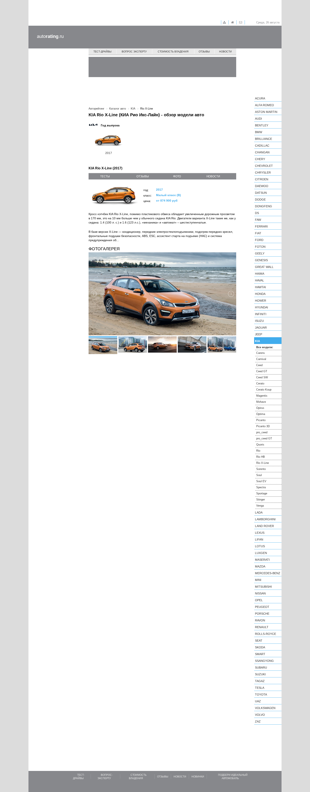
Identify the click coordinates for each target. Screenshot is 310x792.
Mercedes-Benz (267, 573)
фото (177, 176)
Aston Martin (266, 112)
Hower (260, 300)
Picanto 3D (263, 426)
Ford (259, 240)
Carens (260, 353)
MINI (258, 580)
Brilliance (263, 138)
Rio (258, 450)
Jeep (258, 334)
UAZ (258, 701)
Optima (260, 414)
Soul (259, 475)
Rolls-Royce (265, 633)
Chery (260, 159)
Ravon (260, 620)
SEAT (258, 640)
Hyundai (261, 307)
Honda (260, 294)
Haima (259, 273)
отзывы (142, 176)
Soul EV (261, 481)
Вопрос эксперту (134, 51)
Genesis (261, 260)
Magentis (261, 395)
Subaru (261, 667)
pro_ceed (261, 432)
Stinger (260, 499)
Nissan (260, 593)
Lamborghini (265, 519)
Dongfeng (263, 206)
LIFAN (259, 539)
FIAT (258, 233)
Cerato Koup (263, 389)
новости (213, 176)
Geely (259, 253)
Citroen (261, 179)
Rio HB (260, 456)
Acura (260, 98)
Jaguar (261, 327)
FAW (258, 219)
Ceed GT (261, 371)
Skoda (260, 647)
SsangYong (264, 660)
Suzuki (260, 674)
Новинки (197, 776)
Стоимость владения (173, 51)
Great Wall (264, 267)
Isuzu (259, 320)
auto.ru (50, 36)
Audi (258, 118)
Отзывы (204, 51)
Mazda (260, 566)
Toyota (261, 694)
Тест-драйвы (102, 51)
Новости (225, 51)
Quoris (260, 444)
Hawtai (260, 287)
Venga (260, 505)
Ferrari (261, 226)
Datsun (261, 192)
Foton (260, 246)
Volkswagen (265, 708)
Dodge (260, 199)
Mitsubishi (263, 586)
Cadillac (262, 145)
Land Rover (264, 526)
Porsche (262, 613)
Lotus (260, 546)
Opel (259, 600)
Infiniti (260, 314)
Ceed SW (262, 377)
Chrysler (263, 172)
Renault (261, 627)
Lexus (259, 532)
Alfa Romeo (264, 105)
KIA (257, 341)
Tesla (259, 687)
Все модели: (264, 347)
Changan (262, 152)
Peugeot (262, 607)
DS (257, 213)
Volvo (260, 714)
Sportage (261, 493)
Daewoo (261, 186)
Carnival (261, 359)
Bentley (261, 125)
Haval (259, 280)
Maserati (262, 559)
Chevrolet (264, 165)
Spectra (261, 487)
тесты (105, 176)
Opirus (260, 407)
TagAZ (260, 681)
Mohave (261, 401)
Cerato (260, 383)
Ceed (259, 365)
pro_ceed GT (264, 438)
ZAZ (258, 721)
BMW (258, 132)
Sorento (261, 469)
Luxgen (261, 553)
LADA (259, 512)
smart (260, 654)
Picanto (261, 420)
